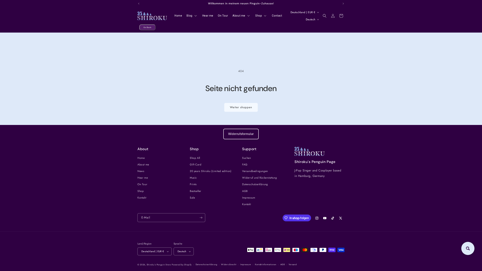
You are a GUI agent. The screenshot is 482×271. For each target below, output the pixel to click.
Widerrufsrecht (228, 264)
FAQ (244, 164)
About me (143, 164)
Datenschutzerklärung (255, 184)
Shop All (195, 158)
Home (141, 158)
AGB (245, 191)
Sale (192, 197)
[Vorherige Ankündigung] (139, 3)
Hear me (142, 178)
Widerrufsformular (241, 134)
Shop (140, 191)
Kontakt (141, 197)
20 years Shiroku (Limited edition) (210, 171)
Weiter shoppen (241, 107)
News (140, 171)
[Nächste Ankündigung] (343, 3)
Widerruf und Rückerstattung (259, 178)
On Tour (142, 184)
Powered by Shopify (182, 264)
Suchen (246, 158)
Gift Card (195, 164)
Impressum (248, 197)
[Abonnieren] (201, 217)
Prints (193, 184)
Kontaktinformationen (265, 264)
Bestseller (195, 191)
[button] (324, 16)
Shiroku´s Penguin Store (159, 264)
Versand (293, 264)
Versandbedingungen (255, 171)
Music (193, 178)
